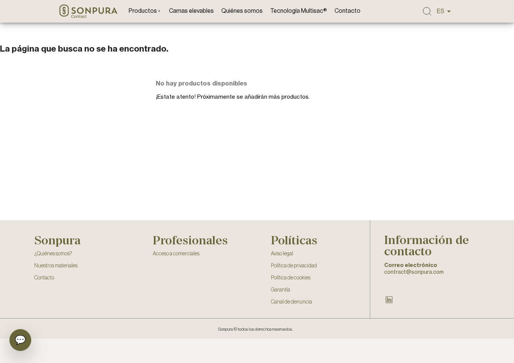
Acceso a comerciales (176, 253)
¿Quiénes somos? (53, 253)
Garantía (280, 290)
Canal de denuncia (291, 302)
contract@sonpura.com (414, 271)
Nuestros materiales (56, 265)
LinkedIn (389, 300)
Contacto (44, 278)
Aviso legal (282, 253)
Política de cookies (290, 278)
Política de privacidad (294, 265)
